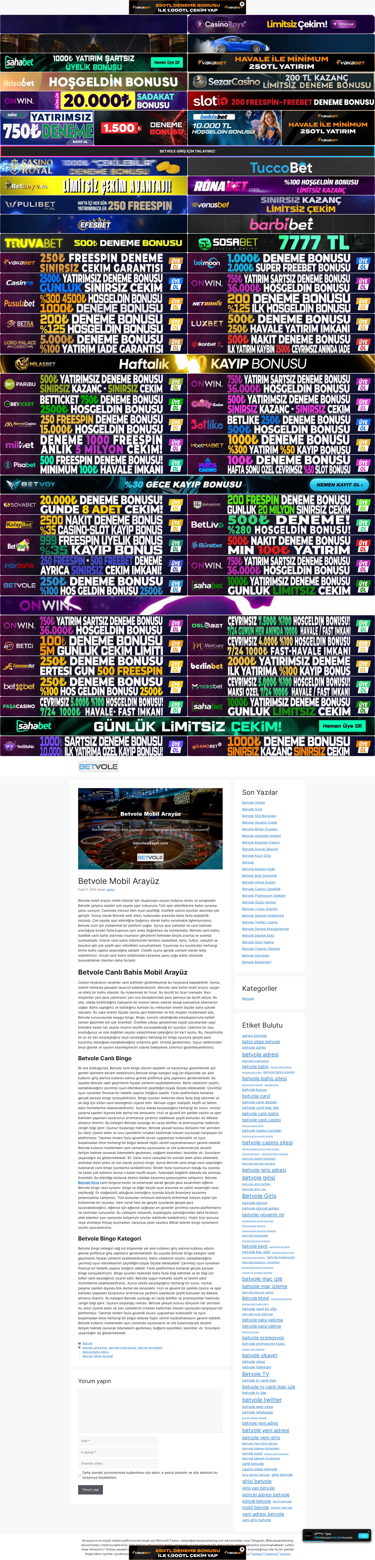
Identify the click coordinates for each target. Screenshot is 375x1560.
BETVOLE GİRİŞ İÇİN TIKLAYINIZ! (187, 151)
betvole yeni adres (260, 1422)
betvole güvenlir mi (263, 1214)
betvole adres (254, 1047)
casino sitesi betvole (259, 1469)
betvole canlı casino (261, 1119)
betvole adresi (260, 1054)
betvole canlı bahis (260, 1113)
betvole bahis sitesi (264, 1078)
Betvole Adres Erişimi (258, 882)
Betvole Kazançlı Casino (261, 842)
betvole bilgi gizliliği (252, 1085)
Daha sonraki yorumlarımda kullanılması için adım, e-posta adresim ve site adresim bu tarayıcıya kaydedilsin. (150, 1475)
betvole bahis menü (252, 1072)
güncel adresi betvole (266, 1494)
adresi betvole (254, 1035)
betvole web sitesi (257, 1407)
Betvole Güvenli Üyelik (259, 822)
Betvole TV (255, 1374)
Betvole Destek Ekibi (258, 935)
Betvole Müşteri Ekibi (258, 869)
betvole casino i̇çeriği (252, 1126)
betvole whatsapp (257, 1412)
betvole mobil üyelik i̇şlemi (255, 1304)
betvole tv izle (254, 1392)
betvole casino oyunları (262, 1130)
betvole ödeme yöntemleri (261, 1448)
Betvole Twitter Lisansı (260, 922)
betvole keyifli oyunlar (283, 1252)
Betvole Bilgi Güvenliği (259, 876)
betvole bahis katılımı (281, 1067)
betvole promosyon (263, 1337)
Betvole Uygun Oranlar (260, 909)
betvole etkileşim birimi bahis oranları (260, 1149)
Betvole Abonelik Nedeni (261, 836)
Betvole (87, 1343)
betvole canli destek (259, 1102)
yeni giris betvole (256, 1520)
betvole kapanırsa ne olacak (256, 1241)
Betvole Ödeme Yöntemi (261, 949)
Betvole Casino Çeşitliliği (261, 889)
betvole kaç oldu (256, 1252)
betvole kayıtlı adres (280, 1247)
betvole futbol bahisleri (259, 1159)
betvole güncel (254, 1203)
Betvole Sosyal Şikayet (260, 849)
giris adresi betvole (256, 1475)
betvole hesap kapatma (253, 1226)
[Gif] (187, 363)
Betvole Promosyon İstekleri (264, 896)
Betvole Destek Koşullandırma (265, 929)
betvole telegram (256, 1367)
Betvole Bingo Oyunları (260, 829)
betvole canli (256, 1096)
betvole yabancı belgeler (254, 1418)
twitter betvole (281, 1508)
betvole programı (250, 1332)
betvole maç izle (262, 1279)
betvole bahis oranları (279, 1072)
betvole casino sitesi (267, 1142)
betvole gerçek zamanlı (258, 1163)
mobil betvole (255, 1507)
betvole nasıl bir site (259, 1309)
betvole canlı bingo (95, 1347)
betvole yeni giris (261, 1437)
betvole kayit (255, 1246)
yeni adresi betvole (263, 1514)
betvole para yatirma (262, 1319)
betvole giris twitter (256, 1184)
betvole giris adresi (264, 1170)
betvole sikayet (259, 1355)
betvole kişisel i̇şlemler (253, 1257)
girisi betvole (257, 1481)
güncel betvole (256, 1500)
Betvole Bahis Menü (95, 1352)
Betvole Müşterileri (256, 962)
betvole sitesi (253, 1361)
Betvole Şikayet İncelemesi (263, 916)
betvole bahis (255, 1066)
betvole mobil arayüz (122, 1347)
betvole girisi (258, 1177)
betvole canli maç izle (260, 1107)
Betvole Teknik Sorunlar (98, 1356)
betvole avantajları (255, 1061)
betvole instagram (255, 1235)
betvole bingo (271, 1085)
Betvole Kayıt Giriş (256, 856)
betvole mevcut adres (258, 1292)
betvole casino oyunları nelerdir (257, 1136)
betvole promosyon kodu (263, 1343)
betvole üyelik (252, 1453)
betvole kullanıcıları (281, 1257)
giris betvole (282, 1474)
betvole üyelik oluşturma (276, 1454)
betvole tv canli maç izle (268, 1387)
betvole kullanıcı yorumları (261, 1262)
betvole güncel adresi (260, 1208)
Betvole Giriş (252, 809)
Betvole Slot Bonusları (259, 816)
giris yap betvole (258, 1487)
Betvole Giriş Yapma (258, 942)
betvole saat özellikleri (253, 1349)
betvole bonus (254, 1089)
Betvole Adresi (253, 803)
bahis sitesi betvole (261, 1041)
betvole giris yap (254, 1189)
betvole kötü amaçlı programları (258, 1267)
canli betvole (253, 1463)
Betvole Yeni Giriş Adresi (259, 1443)
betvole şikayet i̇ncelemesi (261, 1458)
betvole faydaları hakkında (275, 1154)
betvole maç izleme (264, 1286)
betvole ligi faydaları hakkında (257, 1272)
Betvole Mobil (255, 1298)
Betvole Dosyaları (255, 955)
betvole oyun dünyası (257, 1314)
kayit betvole (282, 1501)
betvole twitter (262, 1399)
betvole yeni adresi (150, 1347)
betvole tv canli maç (259, 1380)
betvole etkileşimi (251, 1154)
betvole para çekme (261, 1326)
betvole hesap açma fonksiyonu (257, 1221)
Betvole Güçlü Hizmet (259, 902)
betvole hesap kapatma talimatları (259, 1231)
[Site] (93, 263)
